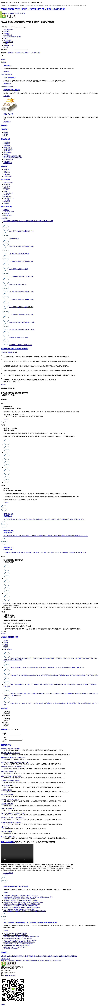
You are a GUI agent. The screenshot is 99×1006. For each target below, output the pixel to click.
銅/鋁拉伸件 (6, 188)
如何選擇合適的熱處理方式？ (8, 808)
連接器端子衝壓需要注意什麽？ (9, 785)
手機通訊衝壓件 (7, 147)
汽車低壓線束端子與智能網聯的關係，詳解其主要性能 (14, 762)
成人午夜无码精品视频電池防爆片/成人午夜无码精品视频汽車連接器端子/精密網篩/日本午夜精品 (28, 221)
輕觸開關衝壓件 (7, 152)
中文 (2, 13)
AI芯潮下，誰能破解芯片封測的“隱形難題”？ (15, 947)
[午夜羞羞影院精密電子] (8, 18)
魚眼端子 (5, 134)
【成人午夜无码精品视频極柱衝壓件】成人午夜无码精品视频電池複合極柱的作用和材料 (30, 922)
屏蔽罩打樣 (6, 210)
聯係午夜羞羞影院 (51, 960)
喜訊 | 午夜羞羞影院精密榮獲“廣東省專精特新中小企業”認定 (18, 909)
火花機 (60, 956)
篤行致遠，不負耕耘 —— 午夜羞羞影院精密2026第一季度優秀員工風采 (21, 904)
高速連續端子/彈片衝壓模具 (11, 90)
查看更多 (5, 892)
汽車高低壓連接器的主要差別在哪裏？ (10, 748)
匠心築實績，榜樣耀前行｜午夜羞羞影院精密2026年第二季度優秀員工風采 (22, 900)
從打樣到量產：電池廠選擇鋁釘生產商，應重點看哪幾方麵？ (19, 942)
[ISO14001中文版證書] (7, 593)
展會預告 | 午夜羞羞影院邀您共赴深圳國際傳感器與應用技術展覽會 (20, 905)
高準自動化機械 (54, 956)
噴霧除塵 (21, 956)
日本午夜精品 (6, 31)
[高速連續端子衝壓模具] (7, 86)
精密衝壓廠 (37, 52)
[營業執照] (7, 578)
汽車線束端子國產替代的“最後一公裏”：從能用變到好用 (17, 938)
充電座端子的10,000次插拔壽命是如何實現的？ (15, 935)
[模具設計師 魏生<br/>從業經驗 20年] (4, 511)
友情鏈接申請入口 (5, 959)
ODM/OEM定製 (7, 40)
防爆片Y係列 (6, 174)
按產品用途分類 (5, 139)
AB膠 (42, 956)
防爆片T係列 (6, 169)
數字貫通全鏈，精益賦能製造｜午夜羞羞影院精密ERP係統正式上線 (20, 895)
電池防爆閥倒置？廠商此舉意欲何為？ (10, 753)
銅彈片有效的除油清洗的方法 (8, 771)
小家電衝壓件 (6, 142)
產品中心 (5, 38)
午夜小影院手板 (7, 35)
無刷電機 (68, 956)
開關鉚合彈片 (6, 184)
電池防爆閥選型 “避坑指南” (10, 949)
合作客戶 (5, 640)
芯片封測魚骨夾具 (8, 159)
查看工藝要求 (6, 71)
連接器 (64, 956)
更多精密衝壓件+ (5, 218)
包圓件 (5, 191)
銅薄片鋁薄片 (6, 201)
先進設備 (30, 960)
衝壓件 (24, 52)
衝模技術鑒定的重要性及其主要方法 (10, 794)
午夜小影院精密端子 (9, 78)
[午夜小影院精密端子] (6, 74)
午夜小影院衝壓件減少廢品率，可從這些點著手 (13, 767)
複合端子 (5, 132)
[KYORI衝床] (7, 445)
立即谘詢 (3, 59)
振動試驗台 (74, 956)
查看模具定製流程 (5, 352)
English (4, 13)
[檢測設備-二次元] (7, 475)
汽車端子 (5, 642)
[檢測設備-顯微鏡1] (7, 482)
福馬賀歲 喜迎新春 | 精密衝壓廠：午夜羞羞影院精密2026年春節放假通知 (22, 907)
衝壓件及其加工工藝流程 (7, 804)
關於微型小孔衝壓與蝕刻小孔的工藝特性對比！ (13, 817)
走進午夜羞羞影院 (8, 842)
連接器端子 (6, 154)
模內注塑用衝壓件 (8, 193)
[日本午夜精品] (3, 62)
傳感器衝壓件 (6, 144)
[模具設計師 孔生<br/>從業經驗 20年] (4, 544)
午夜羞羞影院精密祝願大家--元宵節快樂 (15, 886)
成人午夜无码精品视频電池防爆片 (12, 36)
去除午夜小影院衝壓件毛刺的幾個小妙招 (11, 776)
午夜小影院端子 (30, 52)
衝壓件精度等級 (5, 827)
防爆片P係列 (6, 171)
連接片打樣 (6, 213)
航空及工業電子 (7, 649)
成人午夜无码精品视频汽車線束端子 (12, 157)
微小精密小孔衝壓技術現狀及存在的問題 (11, 822)
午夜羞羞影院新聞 (8, 42)
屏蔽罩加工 (6, 195)
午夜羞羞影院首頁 (8, 29)
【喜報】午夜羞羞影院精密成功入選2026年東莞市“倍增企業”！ (19, 898)
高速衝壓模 (6, 189)
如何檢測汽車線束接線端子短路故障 (10, 799)
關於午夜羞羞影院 (8, 45)
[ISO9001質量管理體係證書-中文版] (7, 601)
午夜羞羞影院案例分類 (9, 637)
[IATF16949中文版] (7, 586)
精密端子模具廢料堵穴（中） (8, 836)
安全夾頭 (26, 956)
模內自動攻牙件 (7, 196)
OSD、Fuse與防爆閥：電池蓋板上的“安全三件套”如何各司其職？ (20, 940)
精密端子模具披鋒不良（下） (8, 831)
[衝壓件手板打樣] (9, 111)
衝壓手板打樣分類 (6, 207)
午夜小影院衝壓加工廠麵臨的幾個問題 (10, 780)
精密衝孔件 (6, 203)
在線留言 (18, 13)
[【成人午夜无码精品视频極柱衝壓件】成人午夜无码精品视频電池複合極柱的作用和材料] (4, 919)
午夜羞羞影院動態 (8, 873)
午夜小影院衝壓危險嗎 (6, 790)
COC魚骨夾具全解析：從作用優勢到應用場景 (15, 933)
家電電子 (5, 646)
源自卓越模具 (14, 349)
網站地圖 (22, 13)
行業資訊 (5, 874)
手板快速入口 (13, 352)
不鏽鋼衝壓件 (6, 200)
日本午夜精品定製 (8, 182)
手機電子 (5, 644)
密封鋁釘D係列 (7, 176)
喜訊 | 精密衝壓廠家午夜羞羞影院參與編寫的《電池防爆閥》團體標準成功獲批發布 (24, 911)
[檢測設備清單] (7, 452)
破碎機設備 (3, 956)
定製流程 (4, 708)
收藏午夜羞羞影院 (11, 13)
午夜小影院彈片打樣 (8, 211)
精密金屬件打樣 (7, 215)
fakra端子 (5, 135)
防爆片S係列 (6, 173)
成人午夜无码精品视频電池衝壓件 (12, 156)
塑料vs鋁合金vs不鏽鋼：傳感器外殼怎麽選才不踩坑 (16, 945)
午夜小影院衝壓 (18, 52)
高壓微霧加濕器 (14, 956)
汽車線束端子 (6, 33)
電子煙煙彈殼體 (7, 163)
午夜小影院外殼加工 (8, 198)
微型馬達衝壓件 (7, 161)
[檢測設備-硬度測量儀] (7, 467)
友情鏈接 (4, 952)
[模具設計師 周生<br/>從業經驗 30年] (4, 528)
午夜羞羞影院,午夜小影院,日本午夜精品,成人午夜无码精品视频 (33, 9)
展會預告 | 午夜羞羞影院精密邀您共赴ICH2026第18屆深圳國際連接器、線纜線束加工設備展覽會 (28, 897)
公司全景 (5, 47)
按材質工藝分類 (5, 179)
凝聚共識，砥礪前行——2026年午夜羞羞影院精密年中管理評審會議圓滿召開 (23, 902)
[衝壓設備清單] (7, 460)
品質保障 (5, 43)
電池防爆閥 (4, 166)
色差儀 (8, 956)
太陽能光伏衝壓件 (8, 149)
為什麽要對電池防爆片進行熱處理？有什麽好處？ (13, 757)
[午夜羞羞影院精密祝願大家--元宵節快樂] (4, 883)
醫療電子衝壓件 (7, 150)
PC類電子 (5, 647)
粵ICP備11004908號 (11, 975)
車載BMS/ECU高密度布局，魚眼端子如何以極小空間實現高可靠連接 (21, 936)
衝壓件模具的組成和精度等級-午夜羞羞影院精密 (13, 813)
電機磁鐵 (31, 956)
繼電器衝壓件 (6, 145)
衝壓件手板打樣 (8, 114)
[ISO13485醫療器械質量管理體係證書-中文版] (7, 571)
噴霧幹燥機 (47, 956)
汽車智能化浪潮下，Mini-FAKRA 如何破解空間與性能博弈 (18, 943)
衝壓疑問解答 (6, 745)
